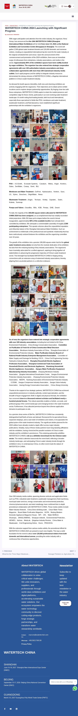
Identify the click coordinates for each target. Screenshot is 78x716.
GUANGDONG (12, 694)
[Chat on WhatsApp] (75, 688)
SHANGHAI (10, 664)
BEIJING (8, 679)
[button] (72, 16)
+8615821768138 (35, 640)
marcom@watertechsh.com (38, 635)
